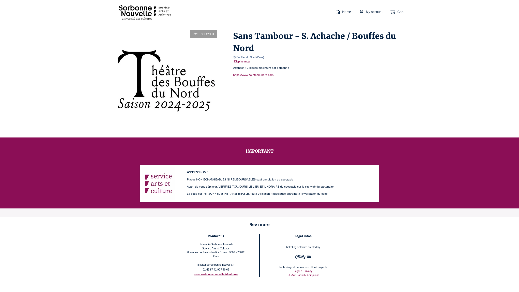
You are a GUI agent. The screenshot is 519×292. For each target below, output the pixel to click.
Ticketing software (296, 247)
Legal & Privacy (303, 271)
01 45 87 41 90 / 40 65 (216, 269)
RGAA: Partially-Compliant (303, 275)
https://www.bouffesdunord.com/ (253, 74)
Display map (242, 61)
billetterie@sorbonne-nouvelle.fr (215, 264)
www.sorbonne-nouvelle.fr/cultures (216, 274)
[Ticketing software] (303, 257)
